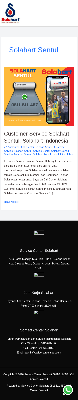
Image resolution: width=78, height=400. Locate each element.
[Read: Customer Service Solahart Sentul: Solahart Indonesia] (39, 96)
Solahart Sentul (42, 154)
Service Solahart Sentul (17, 154)
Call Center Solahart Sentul (37, 147)
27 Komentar (11, 147)
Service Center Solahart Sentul (51, 150)
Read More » (11, 201)
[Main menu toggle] (74, 13)
